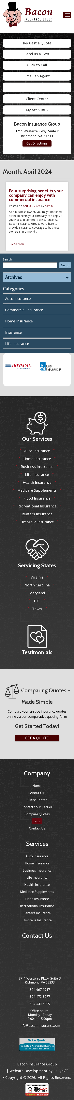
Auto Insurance (18, 298)
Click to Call (37, 65)
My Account (36, 109)
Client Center (37, 98)
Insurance (13, 332)
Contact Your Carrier (37, 807)
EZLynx (59, 1070)
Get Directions (37, 143)
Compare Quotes (37, 814)
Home (37, 785)
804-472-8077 (40, 996)
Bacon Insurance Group (37, 1064)
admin (49, 206)
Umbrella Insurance (37, 521)
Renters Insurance (37, 514)
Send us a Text (37, 54)
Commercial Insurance (24, 309)
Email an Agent (37, 76)
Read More (17, 244)
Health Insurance (37, 482)
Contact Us (37, 828)
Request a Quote (37, 43)
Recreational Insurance (37, 506)
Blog (37, 821)
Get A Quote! (37, 738)
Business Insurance (37, 466)
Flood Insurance (37, 498)
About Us (37, 793)
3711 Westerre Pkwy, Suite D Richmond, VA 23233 (40, 980)
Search (7, 259)
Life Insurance (17, 343)
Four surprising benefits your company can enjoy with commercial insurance (36, 195)
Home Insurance (19, 321)
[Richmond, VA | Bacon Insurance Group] (27, 15)
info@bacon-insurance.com (40, 1025)
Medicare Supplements (37, 490)
